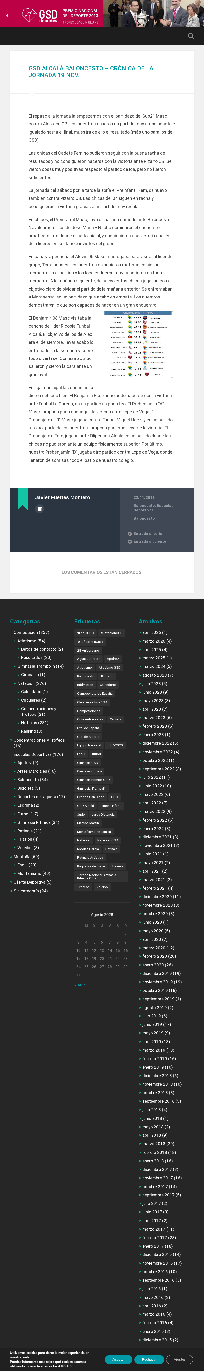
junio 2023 (152, 692)
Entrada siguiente (150, 541)
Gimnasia (30, 674)
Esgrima (25, 805)
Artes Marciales (32, 771)
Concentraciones (90, 719)
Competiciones (88, 711)
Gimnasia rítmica (89, 771)
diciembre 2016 (157, 1254)
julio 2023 (151, 683)
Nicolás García (88, 849)
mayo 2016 (153, 1297)
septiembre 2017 (158, 1194)
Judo (81, 814)
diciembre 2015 (157, 1339)
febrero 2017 (154, 1237)
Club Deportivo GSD (92, 702)
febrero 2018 (154, 1152)
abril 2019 (151, 1041)
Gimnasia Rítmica (34, 822)
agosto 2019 (154, 1007)
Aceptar (118, 1359)
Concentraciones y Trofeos (39, 740)
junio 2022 (152, 785)
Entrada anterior (149, 533)
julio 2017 (151, 1203)
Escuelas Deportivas (154, 507)
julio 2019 (151, 1015)
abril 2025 (151, 649)
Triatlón (24, 839)
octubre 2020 (155, 913)
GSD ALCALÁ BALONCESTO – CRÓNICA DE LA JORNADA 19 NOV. (91, 72)
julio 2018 (151, 1109)
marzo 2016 (153, 1314)
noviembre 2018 (157, 1084)
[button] (8, 15)
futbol (96, 754)
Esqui (22, 864)
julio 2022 (151, 777)
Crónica (116, 719)
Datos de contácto (39, 649)
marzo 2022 (153, 811)
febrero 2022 (154, 820)
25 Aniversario (88, 650)
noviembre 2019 (157, 981)
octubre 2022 (155, 760)
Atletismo (26, 640)
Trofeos (83, 887)
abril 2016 (151, 1305)
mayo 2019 (153, 1032)
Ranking (28, 731)
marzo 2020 (153, 947)
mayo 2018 (153, 1126)
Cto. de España (88, 728)
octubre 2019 (155, 990)
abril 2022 (151, 802)
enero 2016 (153, 1331)
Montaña (22, 856)
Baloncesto (144, 505)
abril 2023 (151, 709)
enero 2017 (153, 1246)
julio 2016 (151, 1288)
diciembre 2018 (157, 1075)
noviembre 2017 (157, 1177)
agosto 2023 (154, 675)
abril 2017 (151, 1220)
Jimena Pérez (111, 806)
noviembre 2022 (157, 751)
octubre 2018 (155, 1092)
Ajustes (180, 1359)
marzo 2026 (153, 641)
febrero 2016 (154, 1322)
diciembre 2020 (157, 896)
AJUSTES (65, 1366)
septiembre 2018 (158, 1101)
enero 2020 (153, 964)
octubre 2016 (155, 1271)
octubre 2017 (155, 1186)
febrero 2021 (154, 888)
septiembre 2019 (158, 998)
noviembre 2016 (157, 1263)
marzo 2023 (153, 717)
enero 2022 (153, 828)
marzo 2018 (153, 1143)
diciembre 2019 (157, 973)
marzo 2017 (153, 1229)
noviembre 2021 (157, 845)
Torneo (117, 866)
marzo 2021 (153, 879)
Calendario (31, 691)
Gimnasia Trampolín (36, 666)
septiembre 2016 (158, 1280)
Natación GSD (107, 840)
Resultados (32, 657)
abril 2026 (151, 632)
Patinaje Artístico (90, 857)
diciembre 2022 (157, 743)
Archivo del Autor (39, 508)
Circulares (30, 700)
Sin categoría (26, 890)
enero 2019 (153, 1067)
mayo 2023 (153, 700)
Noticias (29, 722)
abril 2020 (151, 939)
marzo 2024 (153, 666)
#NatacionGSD (112, 633)
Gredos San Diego (90, 797)
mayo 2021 (153, 862)
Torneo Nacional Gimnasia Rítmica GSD (96, 876)
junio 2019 (152, 1024)
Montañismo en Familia (94, 832)
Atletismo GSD (110, 667)
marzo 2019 (153, 1050)
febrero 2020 (154, 956)
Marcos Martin (88, 823)
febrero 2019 (154, 1058)
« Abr (79, 985)
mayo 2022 (153, 794)
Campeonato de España (95, 693)
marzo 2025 (153, 658)
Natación (26, 683)
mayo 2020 (153, 930)
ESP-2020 (115, 745)
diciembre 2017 (157, 1169)
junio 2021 (152, 853)
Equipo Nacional (89, 745)
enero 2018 (153, 1160)
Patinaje (25, 830)
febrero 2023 (154, 726)
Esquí (81, 754)
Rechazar (149, 1359)
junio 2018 (152, 1118)
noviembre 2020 (157, 905)
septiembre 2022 (158, 768)
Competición (26, 632)
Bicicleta (25, 788)
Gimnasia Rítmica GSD (93, 780)
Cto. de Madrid (88, 737)
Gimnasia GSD (87, 763)
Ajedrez (24, 762)
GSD (114, 797)
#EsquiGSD (85, 633)
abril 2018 (151, 1135)
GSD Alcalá (85, 806)
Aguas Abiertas (88, 659)
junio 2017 (152, 1211)
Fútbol (23, 813)
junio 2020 (152, 922)
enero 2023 (153, 734)
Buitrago (107, 676)
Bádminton (85, 685)
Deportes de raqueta (36, 796)
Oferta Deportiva (29, 882)
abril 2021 (151, 871)
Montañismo (29, 873)
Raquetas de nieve (91, 866)
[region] (102, 15)
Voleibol (25, 847)
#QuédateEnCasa (90, 642)
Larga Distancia (103, 814)
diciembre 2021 (157, 837)
